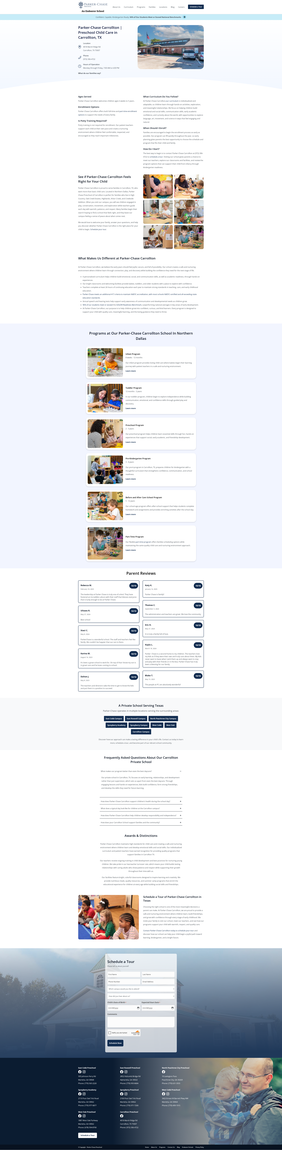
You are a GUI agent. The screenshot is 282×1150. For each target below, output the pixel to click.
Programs (141, 7)
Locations (163, 7)
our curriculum (172, 101)
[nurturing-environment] (189, 212)
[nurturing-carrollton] (189, 186)
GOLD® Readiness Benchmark (128, 305)
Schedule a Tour (196, 7)
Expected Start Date (151, 1002)
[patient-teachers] (158, 237)
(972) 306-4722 (89, 59)
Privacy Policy (200, 1147)
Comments (112, 1014)
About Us (116, 7)
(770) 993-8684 (132, 1083)
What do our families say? (89, 73)
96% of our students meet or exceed (98, 305)
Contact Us (171, 1147)
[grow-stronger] (158, 186)
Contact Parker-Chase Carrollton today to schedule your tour (168, 930)
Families (152, 7)
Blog (172, 7)
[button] (141, 771)
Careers (181, 7)
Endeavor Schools (187, 1147)
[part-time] (189, 237)
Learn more (131, 371)
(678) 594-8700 (90, 1127)
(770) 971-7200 (132, 1105)
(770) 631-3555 (174, 1083)
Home (147, 1147)
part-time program (143, 542)
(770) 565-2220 (90, 1083)
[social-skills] (158, 212)
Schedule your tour (98, 229)
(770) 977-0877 (90, 1105)
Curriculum (128, 7)
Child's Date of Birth (116, 1002)
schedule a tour (156, 157)
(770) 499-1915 (174, 1105)
